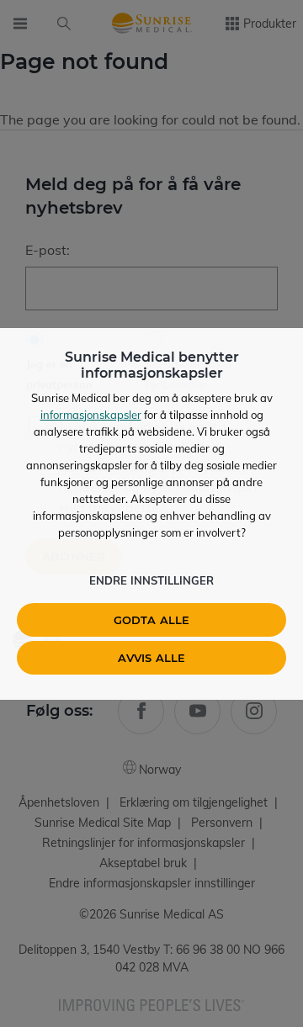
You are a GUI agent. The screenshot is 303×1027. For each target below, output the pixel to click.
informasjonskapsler (90, 414)
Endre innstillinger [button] (151, 580)
